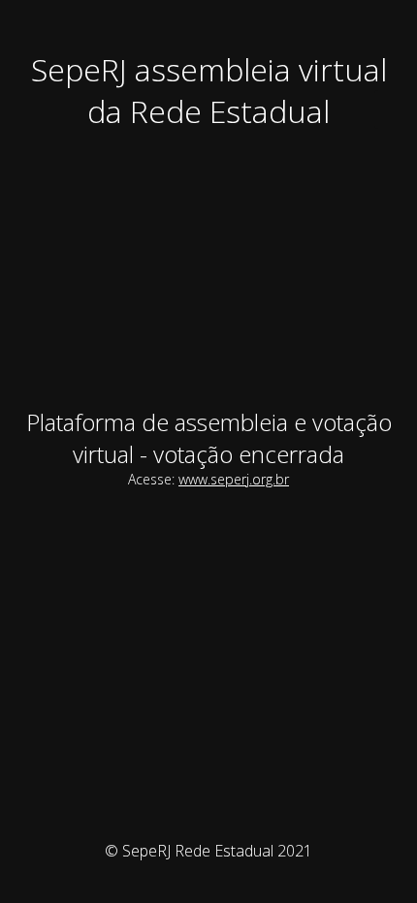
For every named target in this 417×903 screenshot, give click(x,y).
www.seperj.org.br (233, 479)
